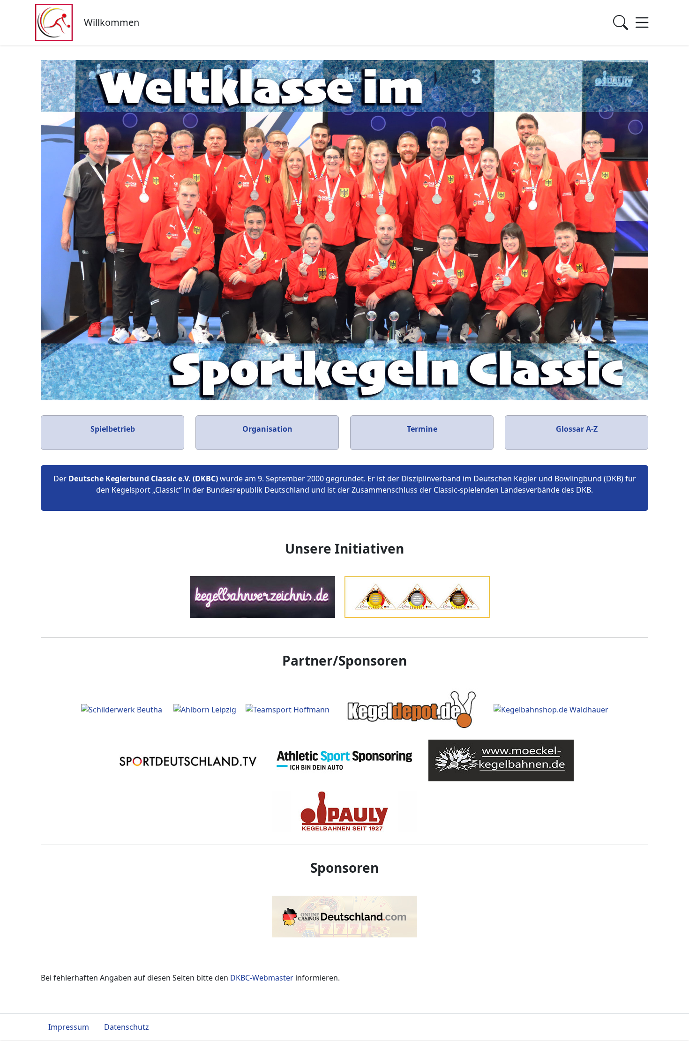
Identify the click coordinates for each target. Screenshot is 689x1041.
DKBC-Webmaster (261, 978)
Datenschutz (126, 1027)
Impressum (68, 1027)
